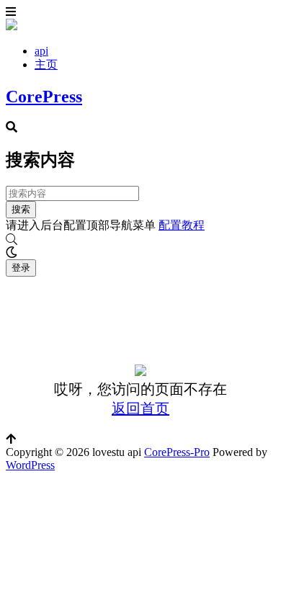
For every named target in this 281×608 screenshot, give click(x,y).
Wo (14, 465)
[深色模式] (140, 252)
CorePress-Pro (177, 452)
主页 (46, 64)
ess (48, 465)
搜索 (21, 209)
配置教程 (182, 225)
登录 (21, 267)
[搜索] (140, 239)
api (41, 51)
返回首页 (140, 408)
